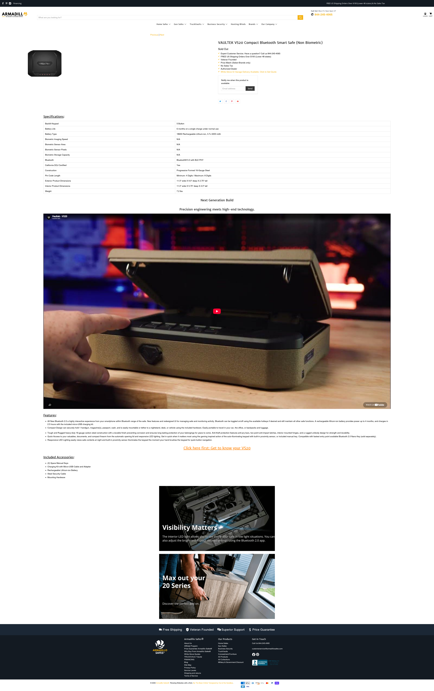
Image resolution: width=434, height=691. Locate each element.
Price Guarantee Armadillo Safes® (198, 649)
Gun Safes (179, 24)
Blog (186, 662)
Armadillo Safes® (162, 683)
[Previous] (4, 40)
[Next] (212, 40)
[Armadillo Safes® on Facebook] (3, 3)
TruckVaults (196, 24)
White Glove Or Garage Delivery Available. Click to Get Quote (248, 72)
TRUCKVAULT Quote (193, 657)
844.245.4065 (264, 643)
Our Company (268, 24)
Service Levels (190, 670)
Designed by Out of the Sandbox (221, 683)
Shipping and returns (192, 673)
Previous (154, 35)
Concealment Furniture (227, 654)
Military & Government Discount (230, 662)
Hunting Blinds (238, 24)
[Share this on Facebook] (226, 101)
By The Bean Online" (201, 683)
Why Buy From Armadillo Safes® (197, 651)
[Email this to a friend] (238, 101)
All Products (223, 657)
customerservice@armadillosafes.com (267, 649)
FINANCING (189, 659)
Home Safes (162, 24)
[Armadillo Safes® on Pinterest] (6, 3)
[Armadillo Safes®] (15, 14)
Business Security (216, 24)
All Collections (224, 659)
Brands (252, 24)
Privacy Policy (190, 668)
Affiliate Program (191, 646)
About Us (188, 643)
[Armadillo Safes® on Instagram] (10, 3)
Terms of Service (191, 676)
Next (162, 35)
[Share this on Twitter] (220, 101)
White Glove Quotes (192, 654)
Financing (17, 3)
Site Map (187, 665)
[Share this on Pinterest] (232, 101)
